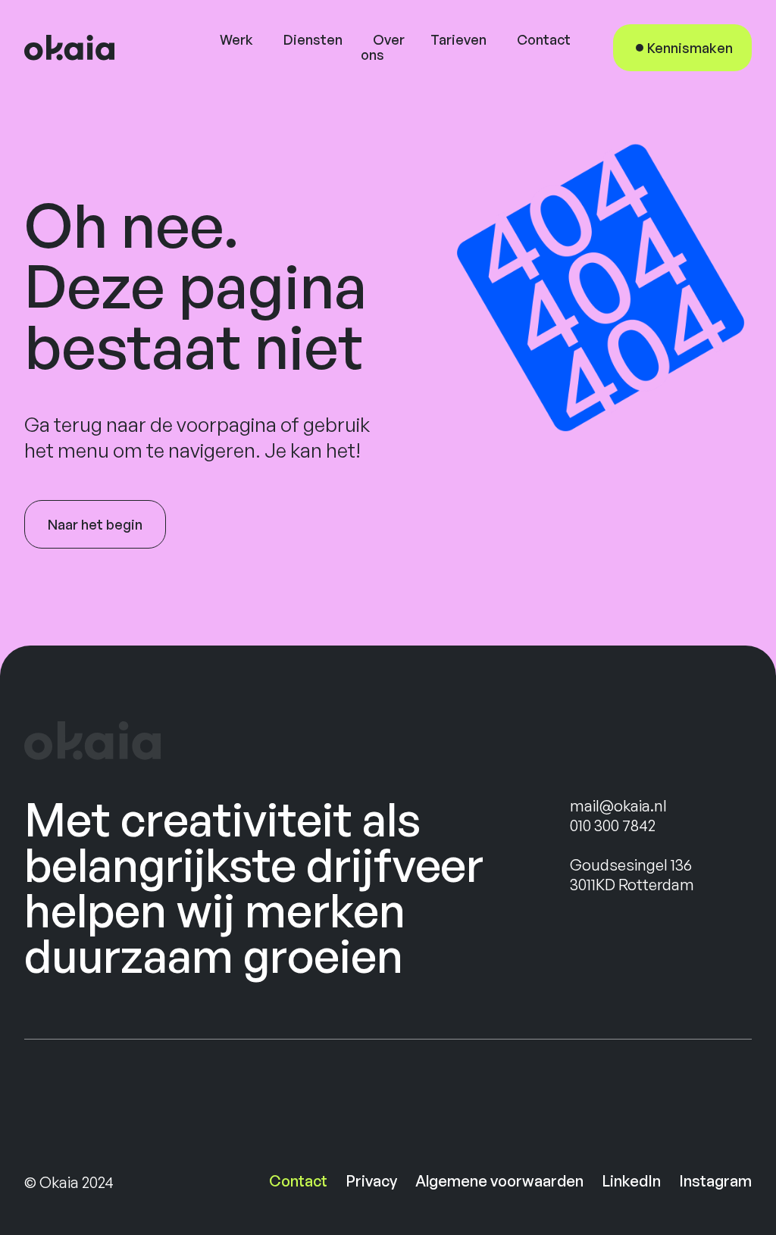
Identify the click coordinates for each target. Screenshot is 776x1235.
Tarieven (458, 39)
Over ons (383, 47)
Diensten (313, 39)
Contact (544, 39)
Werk (236, 39)
